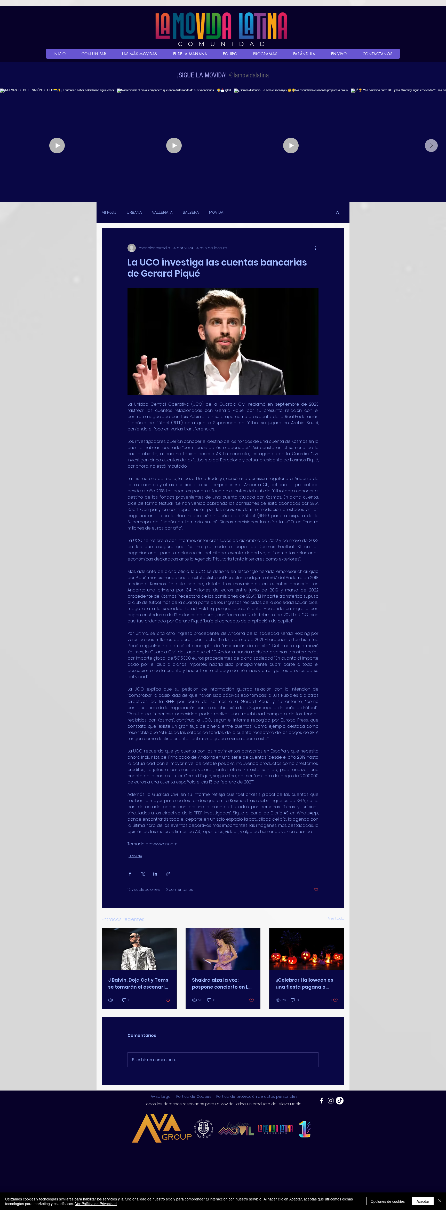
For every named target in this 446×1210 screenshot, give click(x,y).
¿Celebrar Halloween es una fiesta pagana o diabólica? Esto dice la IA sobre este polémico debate (305, 983)
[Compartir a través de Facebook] (130, 873)
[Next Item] (431, 145)
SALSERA (191, 212)
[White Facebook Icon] (321, 1100)
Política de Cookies (193, 1096)
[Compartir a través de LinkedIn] (155, 873)
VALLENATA (162, 212)
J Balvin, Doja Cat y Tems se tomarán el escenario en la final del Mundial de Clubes (138, 983)
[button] (337, 213)
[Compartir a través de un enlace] (167, 873)
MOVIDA (216, 212)
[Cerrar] (440, 1201)
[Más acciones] (315, 248)
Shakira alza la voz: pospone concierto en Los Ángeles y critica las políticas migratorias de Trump (223, 983)
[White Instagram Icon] (330, 1100)
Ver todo (336, 918)
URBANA (134, 212)
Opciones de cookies (388, 1201)
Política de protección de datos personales (257, 1096)
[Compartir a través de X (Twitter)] (142, 873)
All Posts (109, 212)
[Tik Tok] (340, 1100)
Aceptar (423, 1201)
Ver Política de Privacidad (96, 1203)
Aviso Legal (161, 1096)
